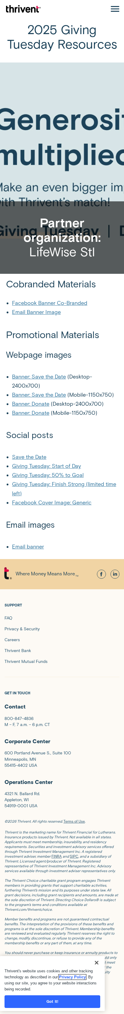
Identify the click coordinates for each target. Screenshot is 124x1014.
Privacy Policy (72, 977)
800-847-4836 (19, 718)
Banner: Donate (30, 404)
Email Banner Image (36, 312)
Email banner (28, 546)
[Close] (96, 962)
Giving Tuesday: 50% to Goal (48, 475)
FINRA (56, 856)
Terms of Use (74, 821)
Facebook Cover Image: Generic (51, 502)
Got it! (52, 1001)
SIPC (74, 856)
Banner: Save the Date (39, 376)
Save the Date (29, 457)
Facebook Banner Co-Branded (49, 303)
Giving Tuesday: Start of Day (46, 466)
